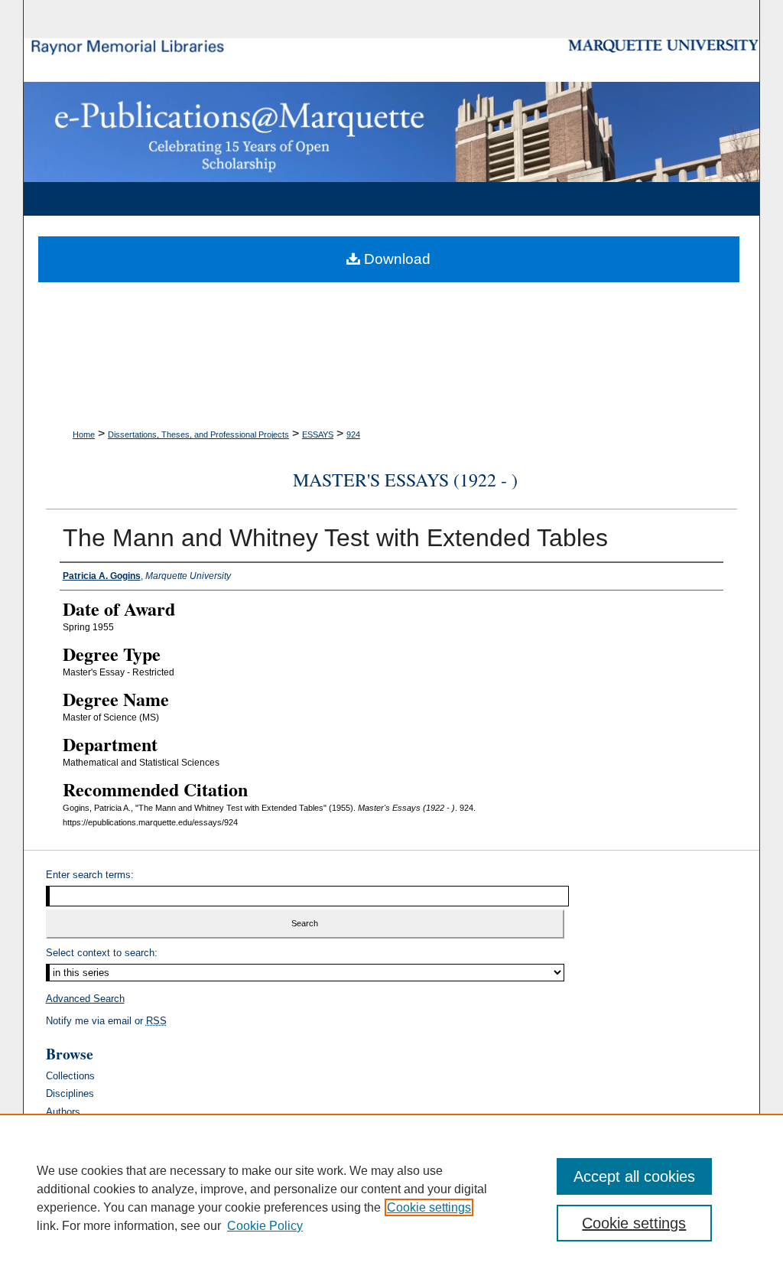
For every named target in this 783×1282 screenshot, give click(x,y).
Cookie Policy (265, 1225)
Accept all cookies (634, 1176)
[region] (391, 1198)
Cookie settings (429, 1207)
